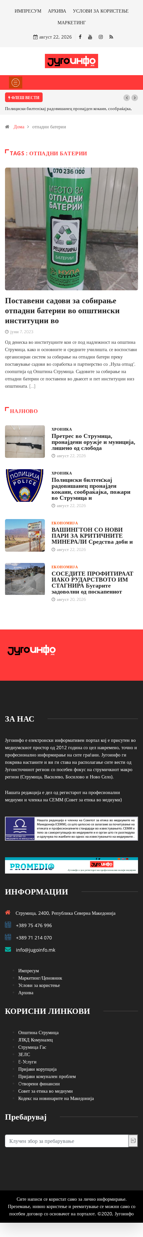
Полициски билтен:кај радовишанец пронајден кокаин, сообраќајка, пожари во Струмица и (91, 488)
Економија (65, 522)
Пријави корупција (37, 1069)
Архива (25, 992)
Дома (19, 126)
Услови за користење (39, 985)
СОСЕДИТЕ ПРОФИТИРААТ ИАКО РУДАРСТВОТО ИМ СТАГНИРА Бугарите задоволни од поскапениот (92, 582)
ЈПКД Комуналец (35, 1039)
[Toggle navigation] (15, 82)
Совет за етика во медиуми (45, 1091)
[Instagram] (101, 37)
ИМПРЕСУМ (28, 11)
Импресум (28, 970)
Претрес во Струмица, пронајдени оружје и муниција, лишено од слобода (93, 442)
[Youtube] (90, 37)
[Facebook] (80, 37)
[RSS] (111, 37)
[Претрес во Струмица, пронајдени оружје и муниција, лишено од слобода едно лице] (25, 441)
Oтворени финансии (39, 1083)
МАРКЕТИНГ (72, 22)
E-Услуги (27, 1061)
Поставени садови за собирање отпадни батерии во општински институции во (62, 310)
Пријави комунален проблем (47, 1076)
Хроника (62, 429)
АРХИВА (57, 11)
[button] (126, 97)
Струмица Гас (32, 1047)
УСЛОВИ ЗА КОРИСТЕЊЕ (101, 11)
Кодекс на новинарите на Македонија (56, 1098)
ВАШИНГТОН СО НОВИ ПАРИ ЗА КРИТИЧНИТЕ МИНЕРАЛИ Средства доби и (92, 535)
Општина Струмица (38, 1032)
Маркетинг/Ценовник (40, 978)
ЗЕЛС (24, 1054)
